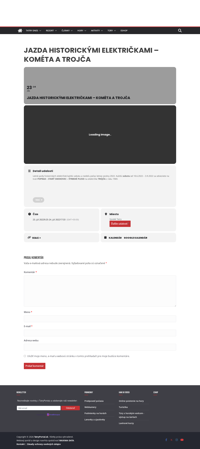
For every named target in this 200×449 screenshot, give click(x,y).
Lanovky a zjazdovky (94, 419)
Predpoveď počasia (94, 401)
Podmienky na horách (95, 413)
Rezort (50, 30)
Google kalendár (135, 237)
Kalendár (115, 237)
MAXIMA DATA (66, 440)
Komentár (30, 272)
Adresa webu (31, 340)
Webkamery (90, 407)
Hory (80, 30)
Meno (28, 312)
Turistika (123, 407)
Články (66, 30)
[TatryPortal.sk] (20, 30)
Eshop (124, 30)
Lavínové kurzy (126, 423)
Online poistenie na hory (131, 401)
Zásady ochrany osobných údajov (44, 444)
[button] (39, 31)
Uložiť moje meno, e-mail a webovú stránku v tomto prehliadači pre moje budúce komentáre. (78, 356)
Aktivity (95, 30)
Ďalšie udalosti (119, 223)
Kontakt (21, 444)
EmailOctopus (54, 414)
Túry (110, 30)
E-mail (28, 326)
